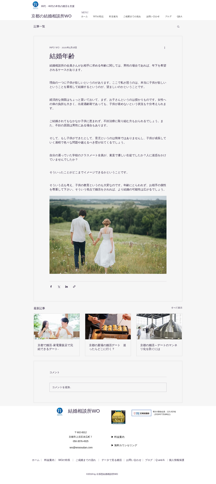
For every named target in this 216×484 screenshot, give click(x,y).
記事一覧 (39, 26)
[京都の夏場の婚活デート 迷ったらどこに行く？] (108, 326)
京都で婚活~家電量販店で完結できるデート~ (55, 347)
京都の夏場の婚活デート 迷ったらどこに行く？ (107, 347)
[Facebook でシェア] (50, 286)
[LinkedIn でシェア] (66, 286)
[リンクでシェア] (74, 286)
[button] (178, 26)
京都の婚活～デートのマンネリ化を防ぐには (158, 347)
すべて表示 (176, 307)
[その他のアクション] (165, 47)
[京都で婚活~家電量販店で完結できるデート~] (57, 326)
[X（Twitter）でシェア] (58, 286)
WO (98, 411)
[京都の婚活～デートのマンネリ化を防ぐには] (159, 326)
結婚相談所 (80, 411)
